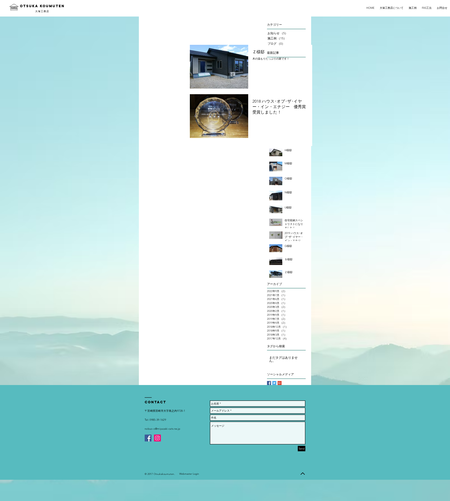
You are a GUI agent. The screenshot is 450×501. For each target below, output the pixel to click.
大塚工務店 (42, 11)
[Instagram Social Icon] (157, 438)
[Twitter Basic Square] (274, 383)
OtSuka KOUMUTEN (42, 6)
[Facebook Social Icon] (148, 438)
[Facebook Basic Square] (269, 383)
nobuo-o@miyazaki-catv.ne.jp (162, 428)
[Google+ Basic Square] (280, 383)
